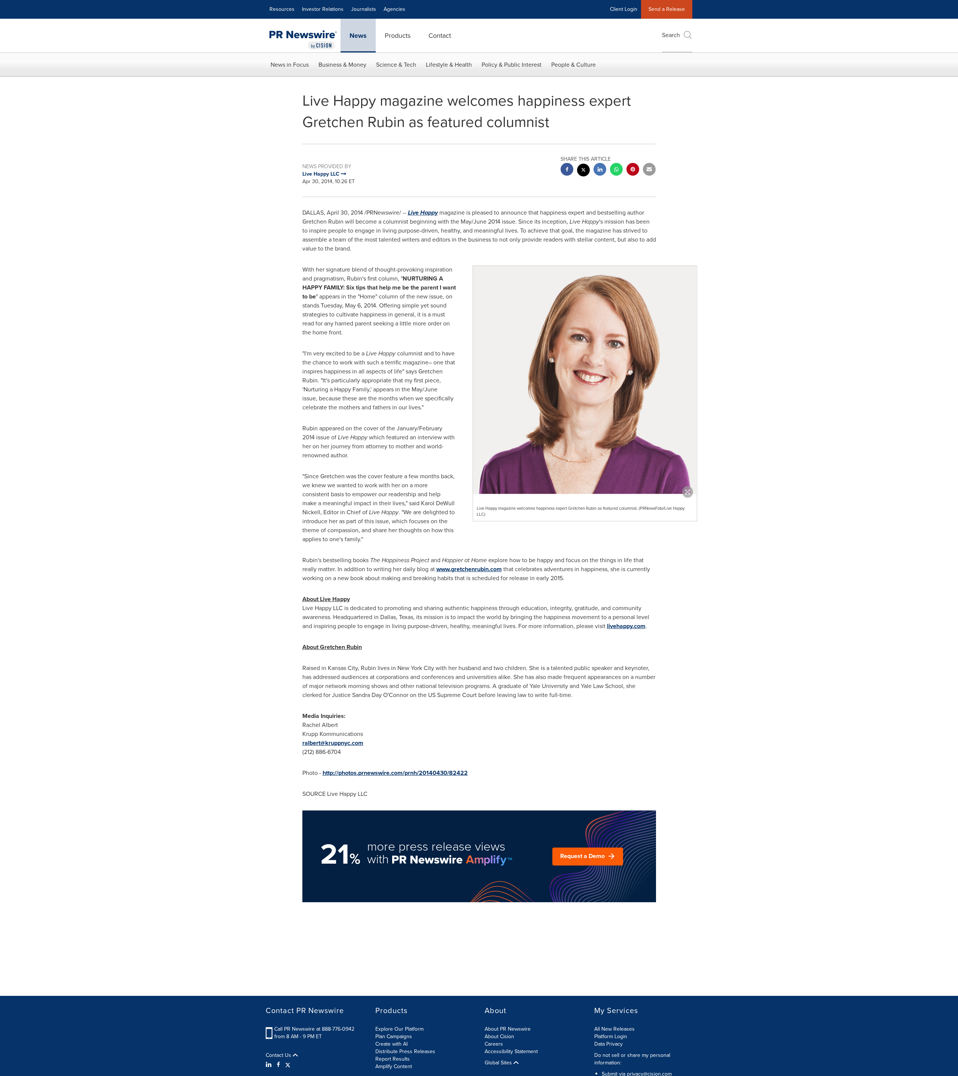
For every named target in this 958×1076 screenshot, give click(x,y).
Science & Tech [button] (396, 64)
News (358, 35)
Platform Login (610, 1036)
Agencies (394, 9)
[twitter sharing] (583, 171)
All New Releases (614, 1029)
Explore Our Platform (399, 1029)
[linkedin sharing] (600, 170)
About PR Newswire (508, 1029)
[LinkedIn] (270, 1065)
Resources (282, 9)
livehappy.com (626, 626)
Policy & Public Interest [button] (511, 64)
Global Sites (499, 1063)
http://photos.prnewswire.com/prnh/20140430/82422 (395, 773)
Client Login (623, 9)
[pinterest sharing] (632, 170)
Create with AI (391, 1044)
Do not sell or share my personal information (632, 1059)
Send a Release (667, 9)
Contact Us (279, 1055)
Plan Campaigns (393, 1036)
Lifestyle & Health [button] (449, 64)
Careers (494, 1044)
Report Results (392, 1059)
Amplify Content (393, 1066)
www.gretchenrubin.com (469, 569)
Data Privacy (608, 1044)
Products (398, 35)
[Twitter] (287, 1065)
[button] (585, 380)
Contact (439, 35)
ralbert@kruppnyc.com (332, 743)
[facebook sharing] (567, 170)
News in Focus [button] (290, 64)
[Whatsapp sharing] (616, 170)
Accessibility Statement (511, 1051)
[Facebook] (278, 1065)
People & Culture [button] (573, 64)
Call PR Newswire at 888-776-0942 (314, 1029)
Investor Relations (323, 9)
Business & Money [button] (342, 64)
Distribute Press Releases (405, 1051)
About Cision (499, 1036)
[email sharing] (649, 170)
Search (671, 35)
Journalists (363, 9)
